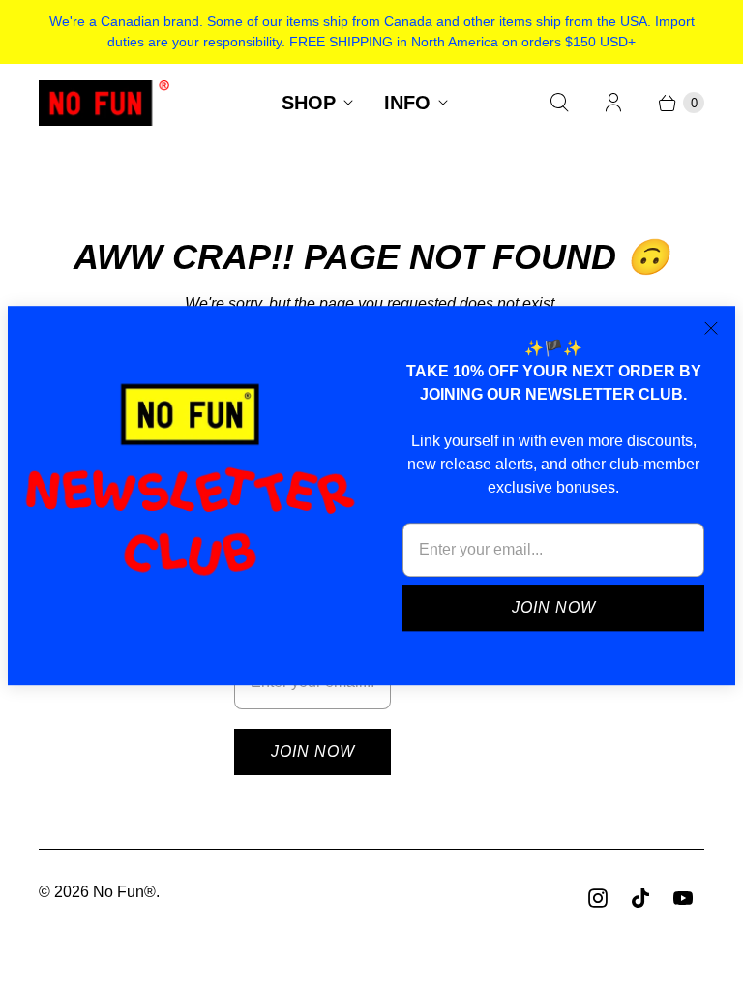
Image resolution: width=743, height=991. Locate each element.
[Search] (559, 102)
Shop (309, 102)
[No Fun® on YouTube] (683, 898)
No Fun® (124, 892)
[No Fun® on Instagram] (598, 898)
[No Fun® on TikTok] (640, 898)
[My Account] (613, 102)
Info (407, 102)
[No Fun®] (104, 103)
